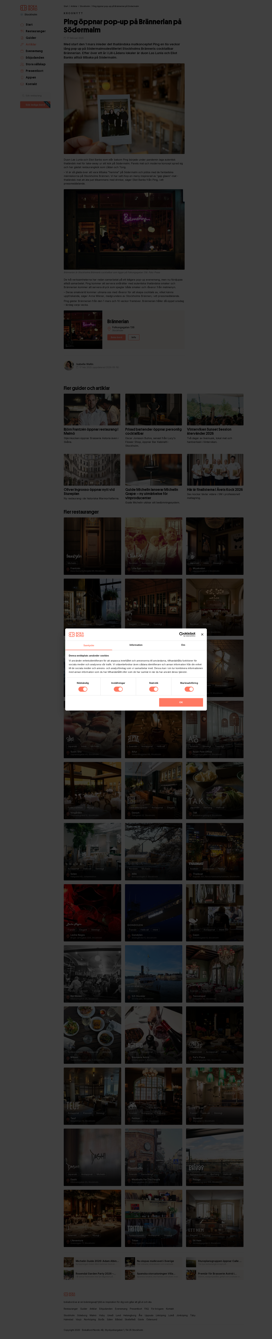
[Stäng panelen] (202, 634)
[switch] (118, 689)
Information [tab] (136, 645)
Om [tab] (183, 645)
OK (181, 702)
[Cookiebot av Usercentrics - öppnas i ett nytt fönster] (181, 634)
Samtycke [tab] (88, 645)
